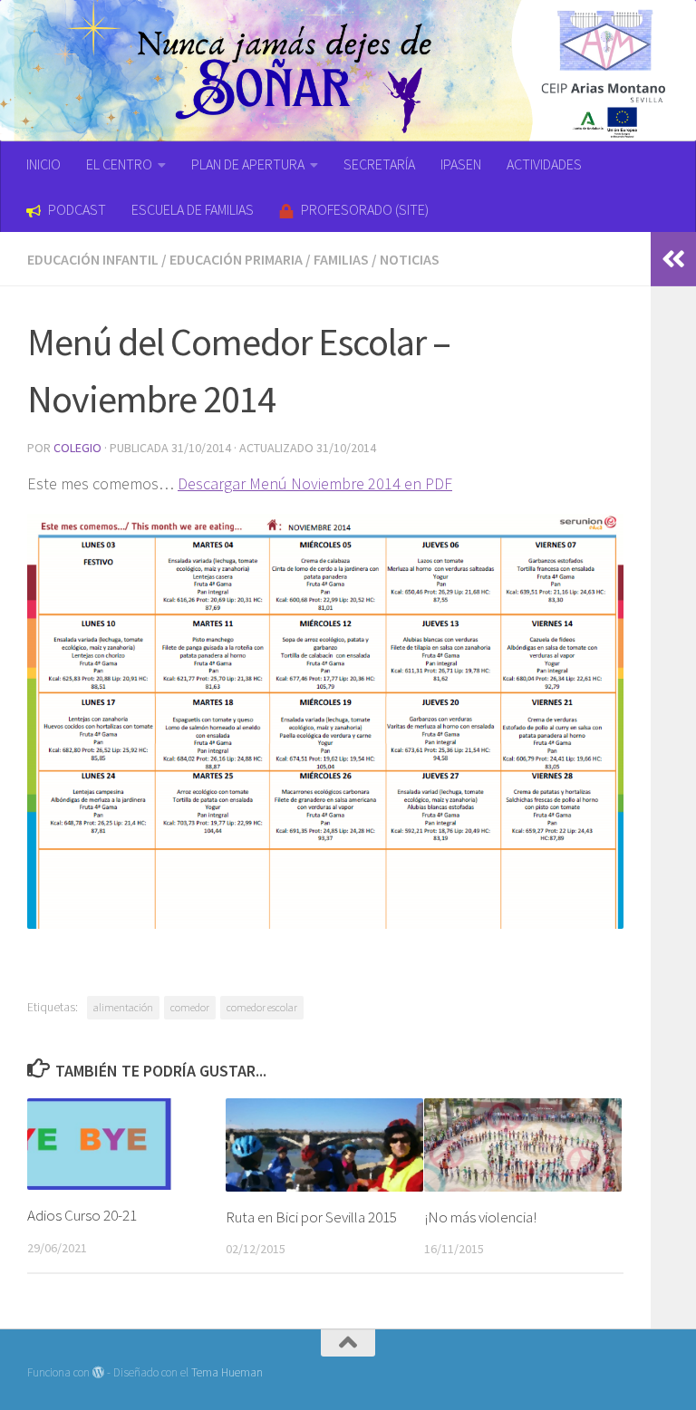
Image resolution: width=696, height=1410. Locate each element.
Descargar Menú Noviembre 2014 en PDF (315, 483)
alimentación (123, 1007)
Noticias (410, 259)
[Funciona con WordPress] (98, 1372)
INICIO (43, 164)
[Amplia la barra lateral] (673, 259)
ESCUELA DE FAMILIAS (192, 209)
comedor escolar (262, 1007)
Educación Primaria (236, 259)
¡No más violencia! (480, 1217)
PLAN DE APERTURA (247, 164)
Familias (341, 259)
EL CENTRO (119, 164)
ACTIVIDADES (544, 164)
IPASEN (460, 164)
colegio (77, 447)
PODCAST (77, 209)
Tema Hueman (227, 1372)
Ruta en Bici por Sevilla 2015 (311, 1217)
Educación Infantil (93, 259)
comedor (189, 1007)
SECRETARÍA (379, 164)
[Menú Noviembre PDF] (325, 721)
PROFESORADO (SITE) (365, 209)
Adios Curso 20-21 (82, 1215)
